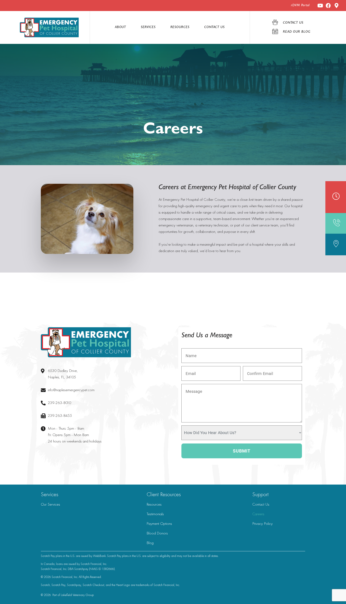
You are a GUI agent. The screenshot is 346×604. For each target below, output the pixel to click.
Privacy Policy (262, 523)
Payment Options (159, 523)
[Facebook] (328, 5)
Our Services (50, 504)
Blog (150, 542)
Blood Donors (157, 533)
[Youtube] (320, 5)
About (120, 27)
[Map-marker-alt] (336, 5)
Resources (179, 27)
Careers (258, 513)
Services (148, 27)
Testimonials (155, 513)
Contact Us (214, 27)
